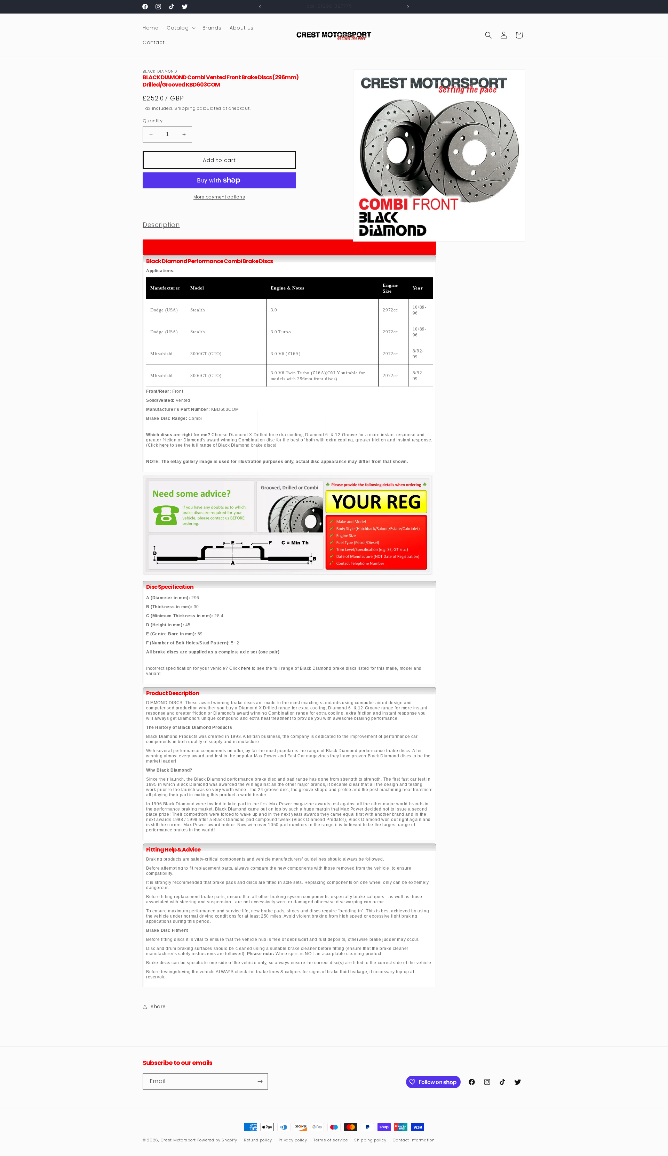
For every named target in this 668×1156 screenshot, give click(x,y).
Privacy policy (293, 1140)
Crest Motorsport (178, 1140)
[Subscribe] (260, 1081)
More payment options (219, 197)
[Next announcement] (408, 6)
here (164, 445)
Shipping (185, 108)
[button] (180, 28)
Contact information (414, 1140)
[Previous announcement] (260, 6)
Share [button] (158, 1006)
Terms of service (330, 1140)
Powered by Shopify (217, 1140)
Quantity (152, 120)
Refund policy (258, 1140)
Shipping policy (370, 1140)
